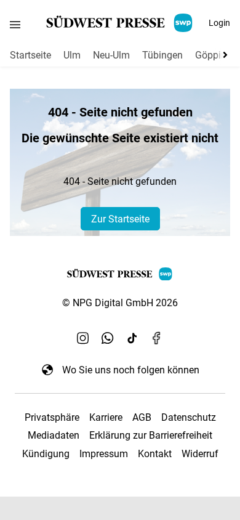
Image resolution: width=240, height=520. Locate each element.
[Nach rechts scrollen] (222, 55)
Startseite (30, 55)
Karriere (105, 417)
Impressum (103, 454)
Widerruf (200, 454)
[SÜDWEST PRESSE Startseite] (120, 23)
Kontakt (155, 454)
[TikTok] (132, 337)
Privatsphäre (52, 417)
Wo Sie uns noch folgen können (130, 370)
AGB (141, 417)
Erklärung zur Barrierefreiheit (150, 435)
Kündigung (46, 454)
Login (219, 23)
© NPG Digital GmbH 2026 (120, 303)
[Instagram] (83, 337)
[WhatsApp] (108, 337)
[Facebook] (157, 337)
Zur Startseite (120, 219)
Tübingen (162, 55)
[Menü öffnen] (15, 24)
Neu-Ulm (111, 55)
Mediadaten (53, 435)
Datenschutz (188, 417)
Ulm (72, 55)
